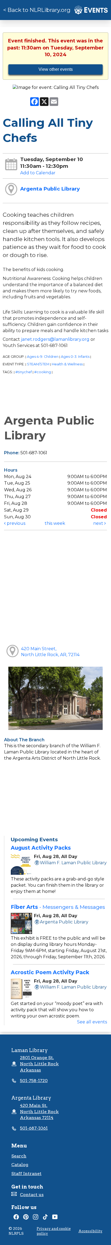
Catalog (19, 1164)
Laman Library (29, 1050)
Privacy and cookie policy (54, 1231)
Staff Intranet (26, 1173)
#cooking (42, 372)
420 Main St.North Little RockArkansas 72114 (39, 1111)
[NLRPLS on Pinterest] (26, 1218)
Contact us (32, 1194)
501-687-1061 (34, 1128)
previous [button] (15, 523)
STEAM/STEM (38, 364)
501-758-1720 (34, 1080)
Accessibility (90, 1231)
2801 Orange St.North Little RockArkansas (39, 1064)
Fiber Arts (58, 907)
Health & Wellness (67, 364)
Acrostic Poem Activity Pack (50, 972)
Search (18, 1156)
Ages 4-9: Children (42, 357)
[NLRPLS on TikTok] (45, 1218)
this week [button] (55, 523)
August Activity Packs (41, 848)
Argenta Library (31, 1098)
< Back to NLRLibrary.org (37, 9)
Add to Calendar (38, 172)
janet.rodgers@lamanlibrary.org (55, 339)
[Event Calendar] (91, 10)
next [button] (98, 523)
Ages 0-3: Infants (75, 357)
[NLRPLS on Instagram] (35, 1218)
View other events (56, 69)
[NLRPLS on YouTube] (55, 1218)
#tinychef (23, 372)
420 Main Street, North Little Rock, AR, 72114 (50, 651)
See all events (92, 1021)
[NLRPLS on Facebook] (16, 1218)
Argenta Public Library (50, 189)
